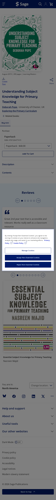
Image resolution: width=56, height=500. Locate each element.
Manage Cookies (28, 250)
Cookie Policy (18, 243)
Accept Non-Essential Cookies (28, 258)
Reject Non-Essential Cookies (28, 265)
